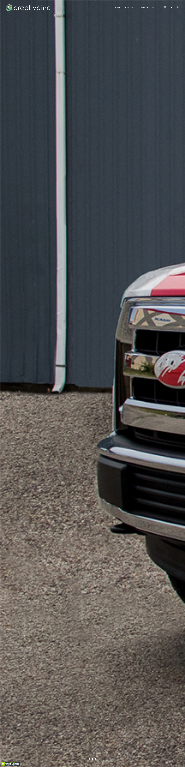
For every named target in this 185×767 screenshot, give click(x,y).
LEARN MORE (92, 400)
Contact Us (147, 7)
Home (117, 7)
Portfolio (130, 7)
